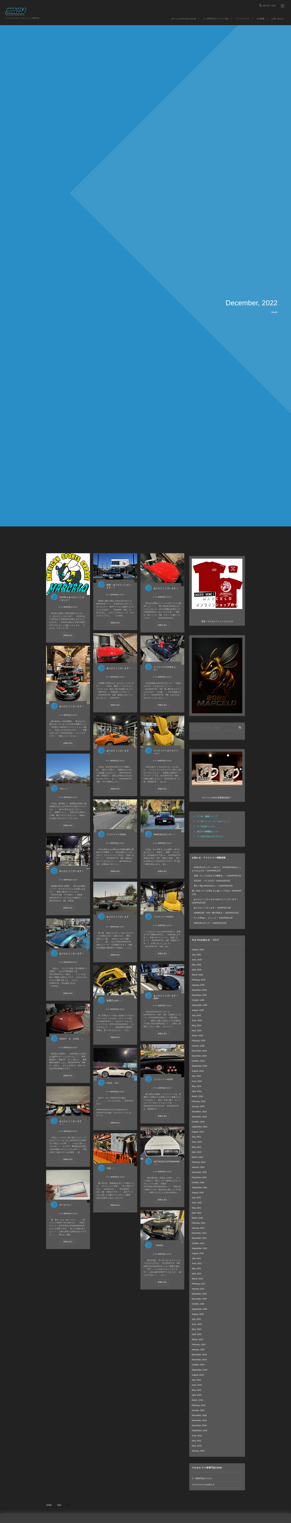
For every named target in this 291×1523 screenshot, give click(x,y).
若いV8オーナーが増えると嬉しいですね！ (211, 891)
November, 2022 (199, 1177)
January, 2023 (198, 1167)
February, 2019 (198, 1405)
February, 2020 (198, 1344)
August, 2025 (198, 1010)
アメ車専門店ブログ (210, 836)
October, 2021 (198, 1243)
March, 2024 (197, 1096)
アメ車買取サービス (206, 826)
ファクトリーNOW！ (164, 916)
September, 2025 (199, 1005)
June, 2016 (197, 1436)
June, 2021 (197, 1263)
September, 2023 (199, 1127)
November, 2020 (199, 1299)
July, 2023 (196, 1137)
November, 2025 (199, 995)
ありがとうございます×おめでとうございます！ (215, 899)
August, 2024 (198, 1071)
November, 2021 (199, 1238)
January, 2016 (198, 1451)
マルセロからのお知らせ (203, 1484)
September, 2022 (199, 1187)
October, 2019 (198, 1364)
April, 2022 (196, 1213)
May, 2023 (196, 1147)
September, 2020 (199, 1309)
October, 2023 (198, 1122)
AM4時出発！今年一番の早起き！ (208, 913)
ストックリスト (243, 19)
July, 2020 (196, 1319)
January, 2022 (198, 1228)
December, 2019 (199, 1354)
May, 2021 (196, 1268)
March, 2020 (197, 1339)
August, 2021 (198, 1253)
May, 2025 (196, 1025)
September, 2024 (199, 1066)
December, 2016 (199, 1425)
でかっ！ (63, 788)
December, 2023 (199, 1111)
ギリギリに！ (66, 1205)
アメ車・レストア (207, 816)
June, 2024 (197, 1081)
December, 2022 (199, 1172)
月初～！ (110, 1168)
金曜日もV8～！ (114, 1000)
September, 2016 (199, 1430)
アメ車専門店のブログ (68, 607)
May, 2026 (196, 965)
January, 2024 (198, 1106)
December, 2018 (199, 1415)
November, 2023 (199, 1116)
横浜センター (208, 831)
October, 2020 (198, 1304)
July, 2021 (196, 1258)
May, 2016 (196, 1441)
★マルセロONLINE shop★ (183, 19)
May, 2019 (196, 1390)
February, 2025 (198, 1040)
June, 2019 (197, 1385)
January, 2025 (198, 1046)
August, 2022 (198, 1192)
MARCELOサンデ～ (202, 923)
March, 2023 (197, 1157)
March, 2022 (197, 1218)
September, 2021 (199, 1248)
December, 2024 (199, 1051)
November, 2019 (199, 1359)
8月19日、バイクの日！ (204, 881)
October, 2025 (198, 1000)
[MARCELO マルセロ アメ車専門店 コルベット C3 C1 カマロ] (16, 12)
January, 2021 (198, 1289)
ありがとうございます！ (166, 588)
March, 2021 (197, 1279)
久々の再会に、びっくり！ (205, 918)
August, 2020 (198, 1314)
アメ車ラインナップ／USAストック (213, 821)
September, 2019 (199, 1370)
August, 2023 (198, 1132)
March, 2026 (197, 975)
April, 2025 (196, 1030)
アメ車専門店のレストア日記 (216, 19)
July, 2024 (196, 1076)
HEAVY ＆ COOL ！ (71, 1039)
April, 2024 (196, 1091)
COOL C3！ (113, 1083)
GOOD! (158, 1245)
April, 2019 (196, 1395)
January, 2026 (198, 985)
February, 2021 (198, 1284)
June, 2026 (197, 959)
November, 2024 (199, 1056)
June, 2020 (197, 1324)
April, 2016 (196, 1446)
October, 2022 (198, 1182)
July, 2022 (196, 1197)
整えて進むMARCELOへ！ (205, 886)
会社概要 (261, 19)
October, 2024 (198, 1061)
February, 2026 (198, 980)
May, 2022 (196, 1208)
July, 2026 (196, 954)
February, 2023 (198, 1162)
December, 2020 (199, 1294)
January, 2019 (198, 1410)
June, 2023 (197, 1142)
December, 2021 (199, 1233)
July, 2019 (196, 1380)
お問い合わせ (277, 19)
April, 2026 (196, 970)
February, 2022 (198, 1223)
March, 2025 (197, 1035)
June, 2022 (197, 1202)
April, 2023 (196, 1152)
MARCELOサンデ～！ (164, 834)
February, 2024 (198, 1101)
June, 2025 (197, 1020)
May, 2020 (196, 1329)
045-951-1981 (269, 6)
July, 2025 (196, 1015)
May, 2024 (196, 1086)
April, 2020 (196, 1334)
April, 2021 (196, 1273)
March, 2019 (197, 1400)
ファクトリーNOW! (116, 834)
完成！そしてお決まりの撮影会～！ (209, 876)
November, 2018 (199, 1420)
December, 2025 (199, 990)
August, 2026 (198, 949)
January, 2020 (198, 1349)
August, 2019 (198, 1375)
